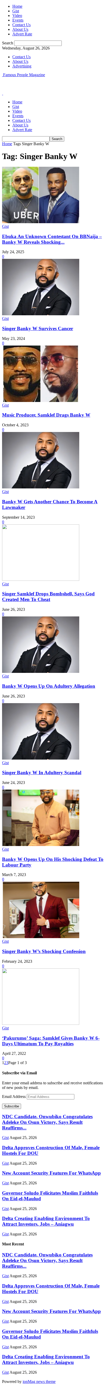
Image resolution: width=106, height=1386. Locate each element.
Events (17, 20)
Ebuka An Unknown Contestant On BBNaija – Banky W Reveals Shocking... (52, 239)
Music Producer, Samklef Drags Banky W (46, 415)
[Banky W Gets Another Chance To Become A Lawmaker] (40, 487)
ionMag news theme (39, 1381)
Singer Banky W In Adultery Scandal (41, 772)
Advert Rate (22, 34)
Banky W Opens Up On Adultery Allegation (48, 686)
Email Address (14, 1096)
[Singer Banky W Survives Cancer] (40, 314)
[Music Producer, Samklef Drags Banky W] (40, 400)
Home (17, 6)
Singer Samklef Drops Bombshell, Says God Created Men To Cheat (48, 596)
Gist (15, 11)
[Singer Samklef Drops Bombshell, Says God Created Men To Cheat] (40, 579)
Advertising (21, 66)
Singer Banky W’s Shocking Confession (44, 951)
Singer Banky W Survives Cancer (37, 328)
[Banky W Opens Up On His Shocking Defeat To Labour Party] (40, 844)
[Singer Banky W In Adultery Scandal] (40, 758)
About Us (20, 29)
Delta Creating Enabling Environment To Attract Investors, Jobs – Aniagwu (46, 1221)
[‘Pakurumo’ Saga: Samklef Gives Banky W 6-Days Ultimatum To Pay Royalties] (40, 1023)
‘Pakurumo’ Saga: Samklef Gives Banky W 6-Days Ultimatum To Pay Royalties (51, 1040)
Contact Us (21, 25)
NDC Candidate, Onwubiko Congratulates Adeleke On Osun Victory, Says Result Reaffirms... (47, 1122)
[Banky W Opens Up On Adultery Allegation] (40, 671)
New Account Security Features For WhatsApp (51, 1173)
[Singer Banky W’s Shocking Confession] (40, 937)
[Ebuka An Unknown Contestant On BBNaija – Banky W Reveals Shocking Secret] (40, 222)
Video (17, 15)
